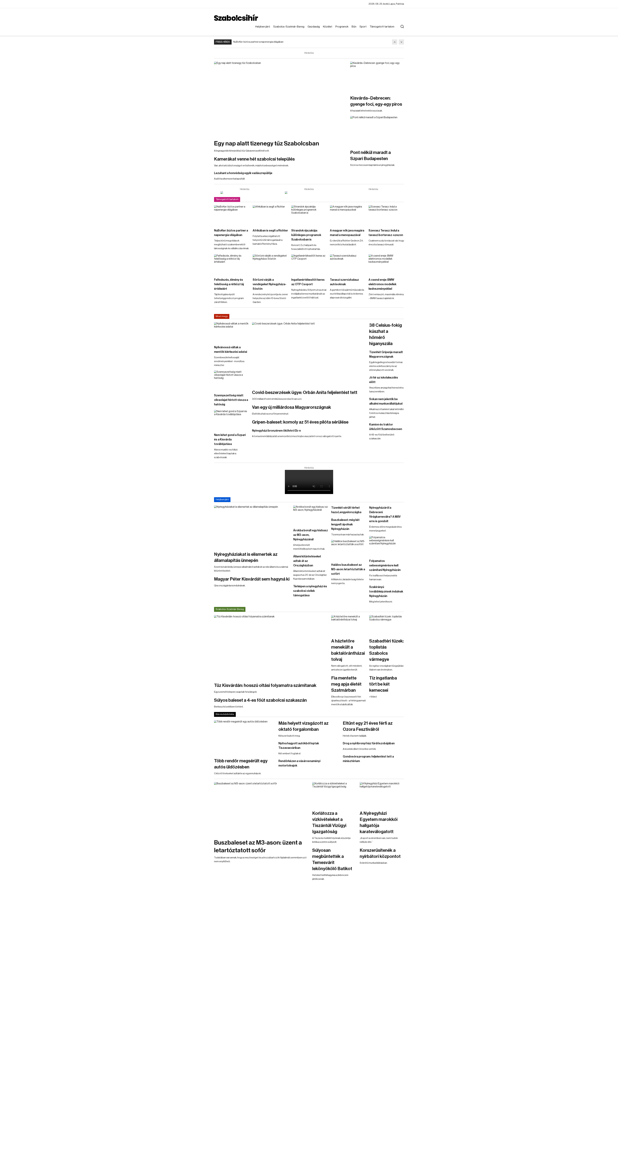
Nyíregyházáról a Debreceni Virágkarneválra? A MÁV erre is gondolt (385, 514)
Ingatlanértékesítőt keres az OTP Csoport (308, 282)
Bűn (354, 26)
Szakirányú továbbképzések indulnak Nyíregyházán (386, 591)
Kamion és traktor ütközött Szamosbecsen (385, 426)
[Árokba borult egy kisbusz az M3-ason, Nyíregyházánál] (310, 515)
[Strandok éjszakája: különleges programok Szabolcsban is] (309, 215)
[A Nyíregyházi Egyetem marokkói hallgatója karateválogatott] (382, 794)
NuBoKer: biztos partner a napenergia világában (258, 42)
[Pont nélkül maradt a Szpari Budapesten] (377, 131)
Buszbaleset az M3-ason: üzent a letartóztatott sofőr (258, 846)
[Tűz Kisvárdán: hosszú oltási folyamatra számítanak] (271, 647)
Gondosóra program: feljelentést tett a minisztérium (368, 758)
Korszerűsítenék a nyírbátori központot (380, 853)
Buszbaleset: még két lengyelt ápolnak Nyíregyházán (345, 524)
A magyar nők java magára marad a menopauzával (347, 232)
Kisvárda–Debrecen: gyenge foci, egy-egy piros (376, 101)
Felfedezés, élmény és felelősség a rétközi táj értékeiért (229, 284)
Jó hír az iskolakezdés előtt (383, 379)
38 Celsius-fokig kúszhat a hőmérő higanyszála (385, 334)
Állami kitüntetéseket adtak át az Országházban (307, 561)
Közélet (327, 26)
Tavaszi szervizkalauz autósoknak (344, 282)
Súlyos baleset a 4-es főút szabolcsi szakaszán (260, 700)
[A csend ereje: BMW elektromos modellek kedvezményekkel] (386, 264)
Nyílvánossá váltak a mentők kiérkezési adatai (230, 349)
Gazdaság (314, 26)
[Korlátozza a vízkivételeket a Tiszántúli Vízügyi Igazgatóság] (334, 794)
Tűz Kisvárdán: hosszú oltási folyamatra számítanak (265, 685)
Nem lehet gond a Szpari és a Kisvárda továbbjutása (230, 439)
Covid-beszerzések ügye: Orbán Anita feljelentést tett (304, 392)
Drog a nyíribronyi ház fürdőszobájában (369, 743)
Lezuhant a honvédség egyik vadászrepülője (243, 173)
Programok (341, 26)
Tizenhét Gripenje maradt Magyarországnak (386, 354)
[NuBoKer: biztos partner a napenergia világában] (231, 215)
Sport (363, 26)
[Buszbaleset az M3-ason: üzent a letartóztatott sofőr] (261, 809)
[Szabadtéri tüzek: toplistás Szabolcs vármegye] (386, 625)
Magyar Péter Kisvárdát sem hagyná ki (252, 579)
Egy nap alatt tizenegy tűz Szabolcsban (266, 143)
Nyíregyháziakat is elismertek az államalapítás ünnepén (245, 557)
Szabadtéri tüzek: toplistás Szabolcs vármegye (386, 650)
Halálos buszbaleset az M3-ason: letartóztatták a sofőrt (348, 569)
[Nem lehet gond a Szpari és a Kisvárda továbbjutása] (231, 420)
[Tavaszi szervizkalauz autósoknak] (347, 264)
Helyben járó (262, 26)
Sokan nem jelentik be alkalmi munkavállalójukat (386, 401)
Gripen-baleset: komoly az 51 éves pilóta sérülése (300, 422)
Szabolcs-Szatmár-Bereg (288, 26)
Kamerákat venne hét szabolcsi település (254, 159)
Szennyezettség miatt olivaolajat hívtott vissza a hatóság (231, 400)
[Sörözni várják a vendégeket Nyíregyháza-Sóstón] (270, 264)
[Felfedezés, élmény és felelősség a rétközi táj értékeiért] (231, 264)
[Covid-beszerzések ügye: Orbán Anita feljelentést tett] (309, 354)
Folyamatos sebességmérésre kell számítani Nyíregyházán (385, 565)
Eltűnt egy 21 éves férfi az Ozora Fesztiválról (368, 726)
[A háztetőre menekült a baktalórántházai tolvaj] (348, 625)
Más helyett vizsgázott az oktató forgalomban (303, 726)
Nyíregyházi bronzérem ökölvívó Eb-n (276, 430)
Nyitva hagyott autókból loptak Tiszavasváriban (298, 745)
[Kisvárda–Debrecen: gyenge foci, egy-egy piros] (377, 77)
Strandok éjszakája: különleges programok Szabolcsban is (306, 235)
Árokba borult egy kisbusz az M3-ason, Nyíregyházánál (310, 535)
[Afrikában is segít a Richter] (270, 215)
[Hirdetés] (244, 192)
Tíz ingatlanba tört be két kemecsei (383, 684)
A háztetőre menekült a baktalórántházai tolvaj (348, 650)
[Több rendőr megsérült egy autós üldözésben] (244, 737)
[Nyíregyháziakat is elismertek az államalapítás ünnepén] (252, 526)
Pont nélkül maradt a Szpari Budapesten (370, 155)
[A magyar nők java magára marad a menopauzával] (347, 215)
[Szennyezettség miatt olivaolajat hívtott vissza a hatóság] (231, 380)
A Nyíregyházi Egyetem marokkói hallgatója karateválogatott (379, 822)
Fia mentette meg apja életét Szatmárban (346, 684)
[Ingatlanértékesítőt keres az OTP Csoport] (309, 264)
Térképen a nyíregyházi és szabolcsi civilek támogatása (310, 591)
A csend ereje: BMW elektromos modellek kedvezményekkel (382, 284)
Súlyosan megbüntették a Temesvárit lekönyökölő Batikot (332, 859)
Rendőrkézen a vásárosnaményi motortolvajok (299, 763)
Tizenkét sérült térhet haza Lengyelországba (346, 510)
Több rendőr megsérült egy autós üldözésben (240, 764)
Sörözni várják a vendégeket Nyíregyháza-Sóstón (269, 284)
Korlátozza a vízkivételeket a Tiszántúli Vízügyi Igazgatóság (329, 822)
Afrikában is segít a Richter (270, 230)
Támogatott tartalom (382, 26)
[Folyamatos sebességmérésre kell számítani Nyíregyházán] (386, 546)
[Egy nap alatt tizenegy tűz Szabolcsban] (280, 99)
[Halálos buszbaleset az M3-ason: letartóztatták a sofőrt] (348, 549)
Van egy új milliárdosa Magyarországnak (291, 407)
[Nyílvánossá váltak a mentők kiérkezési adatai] (231, 332)
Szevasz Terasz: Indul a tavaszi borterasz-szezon (386, 232)
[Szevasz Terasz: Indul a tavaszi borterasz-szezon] (386, 215)
